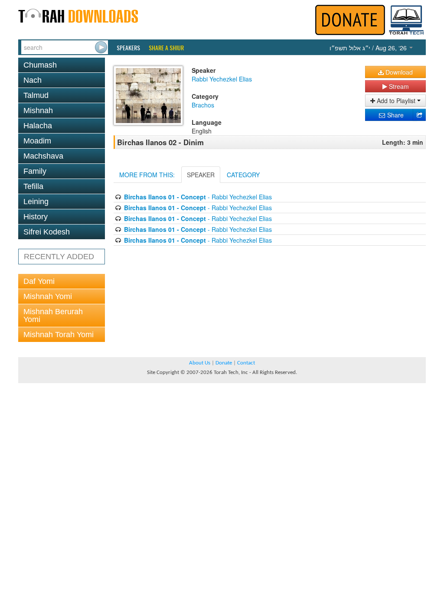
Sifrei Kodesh (46, 232)
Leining (36, 201)
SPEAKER (201, 174)
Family (34, 171)
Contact (246, 363)
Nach (32, 80)
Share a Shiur (166, 47)
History (35, 216)
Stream (398, 86)
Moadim (37, 141)
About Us (199, 363)
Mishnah (38, 110)
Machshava (43, 156)
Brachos (203, 105)
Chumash (40, 65)
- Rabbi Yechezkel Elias (198, 196)
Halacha (37, 125)
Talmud (36, 95)
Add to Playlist (396, 100)
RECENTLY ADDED (59, 256)
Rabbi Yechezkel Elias (222, 79)
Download (398, 72)
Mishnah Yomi (47, 296)
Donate (223, 363)
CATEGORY (243, 174)
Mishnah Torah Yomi (58, 334)
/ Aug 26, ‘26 (369, 47)
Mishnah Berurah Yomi (53, 315)
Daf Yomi (39, 281)
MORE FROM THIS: (147, 174)
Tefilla (33, 186)
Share (394, 115)
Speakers (128, 47)
